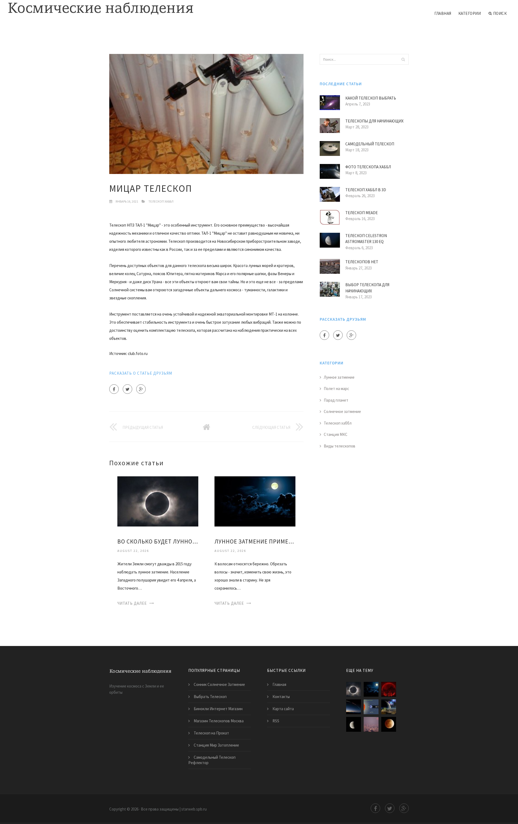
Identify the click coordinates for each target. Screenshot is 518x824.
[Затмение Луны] (371, 706)
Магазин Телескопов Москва (219, 720)
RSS (275, 720)
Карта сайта (283, 708)
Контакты (281, 696)
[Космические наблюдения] (100, 8)
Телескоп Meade (361, 212)
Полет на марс (336, 388)
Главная (442, 13)
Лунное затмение (339, 377)
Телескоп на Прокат (211, 733)
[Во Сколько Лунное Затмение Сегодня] (353, 724)
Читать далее (132, 603)
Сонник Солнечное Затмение (219, 684)
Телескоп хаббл (160, 201)
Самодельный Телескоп (369, 143)
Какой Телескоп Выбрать (370, 98)
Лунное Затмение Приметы (254, 541)
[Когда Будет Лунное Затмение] (388, 689)
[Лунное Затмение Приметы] (254, 501)
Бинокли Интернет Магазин (218, 708)
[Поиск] (403, 59)
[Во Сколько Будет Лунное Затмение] (157, 501)
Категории (469, 13)
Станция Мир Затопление (216, 745)
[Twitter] (127, 389)
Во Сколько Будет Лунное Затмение (157, 541)
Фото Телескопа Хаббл (368, 166)
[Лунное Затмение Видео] (388, 706)
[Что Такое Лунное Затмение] (353, 706)
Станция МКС (335, 434)
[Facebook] (114, 389)
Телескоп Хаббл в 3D (365, 189)
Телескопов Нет (361, 261)
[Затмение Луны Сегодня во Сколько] (371, 724)
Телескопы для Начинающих (374, 121)
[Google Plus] (141, 389)
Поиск (500, 13)
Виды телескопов (339, 446)
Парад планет (336, 400)
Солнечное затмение (342, 411)
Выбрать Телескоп (210, 696)
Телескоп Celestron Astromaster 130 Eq (366, 238)
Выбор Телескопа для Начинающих (367, 287)
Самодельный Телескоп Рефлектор (212, 760)
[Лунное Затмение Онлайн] (388, 724)
